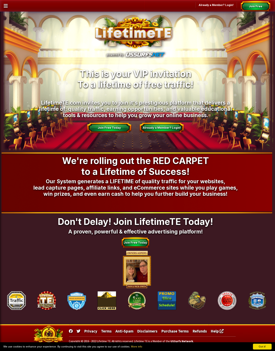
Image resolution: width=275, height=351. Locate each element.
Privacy (90, 331)
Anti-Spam (124, 331)
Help (215, 331)
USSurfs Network (181, 341)
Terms (106, 331)
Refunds (199, 331)
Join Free (255, 6)
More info (136, 346)
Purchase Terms (175, 331)
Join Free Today (109, 127)
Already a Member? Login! (216, 5)
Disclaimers (147, 331)
